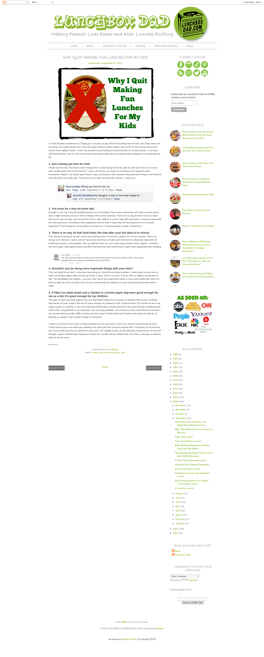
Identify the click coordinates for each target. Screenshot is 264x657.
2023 (176, 363)
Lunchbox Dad (183, 555)
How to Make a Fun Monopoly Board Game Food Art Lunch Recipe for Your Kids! (197, 135)
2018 (176, 384)
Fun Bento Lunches (115, 46)
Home (74, 46)
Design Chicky (129, 639)
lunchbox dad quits (109, 352)
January (180, 523)
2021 (176, 371)
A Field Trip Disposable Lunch (190, 460)
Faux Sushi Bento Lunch (188, 441)
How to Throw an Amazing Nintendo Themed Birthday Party (196, 182)
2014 (176, 401)
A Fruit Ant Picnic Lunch (187, 469)
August (180, 493)
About (90, 46)
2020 (176, 376)
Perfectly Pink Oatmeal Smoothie (192, 464)
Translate (193, 580)
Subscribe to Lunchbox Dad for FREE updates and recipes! (193, 96)
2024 (176, 358)
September (181, 418)
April (178, 510)
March (179, 515)
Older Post (154, 368)
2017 (176, 388)
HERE (124, 622)
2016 (176, 393)
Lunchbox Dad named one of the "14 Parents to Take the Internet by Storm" (197, 261)
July (178, 498)
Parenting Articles (166, 46)
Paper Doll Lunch (184, 437)
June (178, 502)
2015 (176, 397)
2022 (176, 367)
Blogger (159, 628)
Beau (177, 551)
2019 (176, 380)
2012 (176, 533)
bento (95, 352)
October (180, 414)
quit (123, 352)
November (181, 409)
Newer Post (57, 368)
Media (189, 46)
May (178, 506)
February (180, 519)
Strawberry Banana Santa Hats (198, 194)
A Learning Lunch (184, 488)
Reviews (141, 46)
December (181, 405)
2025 (176, 354)
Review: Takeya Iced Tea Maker (198, 226)
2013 (176, 529)
